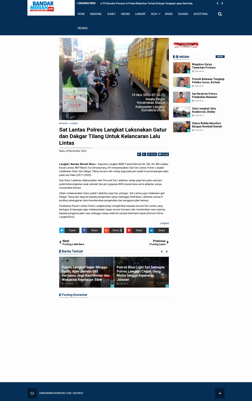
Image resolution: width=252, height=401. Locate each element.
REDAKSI (82, 28)
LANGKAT (140, 14)
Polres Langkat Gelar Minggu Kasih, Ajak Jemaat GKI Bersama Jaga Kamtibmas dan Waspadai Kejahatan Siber (86, 273)
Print (153, 154)
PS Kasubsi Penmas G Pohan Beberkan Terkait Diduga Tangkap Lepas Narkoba (148, 3)
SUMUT (111, 14)
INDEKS (220, 57)
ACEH (154, 14)
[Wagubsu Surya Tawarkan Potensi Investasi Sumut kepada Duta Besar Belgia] (181, 67)
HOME (81, 14)
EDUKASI (183, 14)
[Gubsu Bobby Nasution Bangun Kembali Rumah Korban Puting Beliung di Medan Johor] (181, 126)
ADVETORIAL (201, 14)
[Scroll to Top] (220, 393)
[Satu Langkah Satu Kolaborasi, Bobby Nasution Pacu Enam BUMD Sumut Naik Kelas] (181, 112)
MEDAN (125, 14)
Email (165, 154)
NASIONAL (96, 14)
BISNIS (169, 14)
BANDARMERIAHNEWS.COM (55, 393)
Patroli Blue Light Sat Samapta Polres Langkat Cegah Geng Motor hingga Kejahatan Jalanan (141, 273)
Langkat (164, 223)
